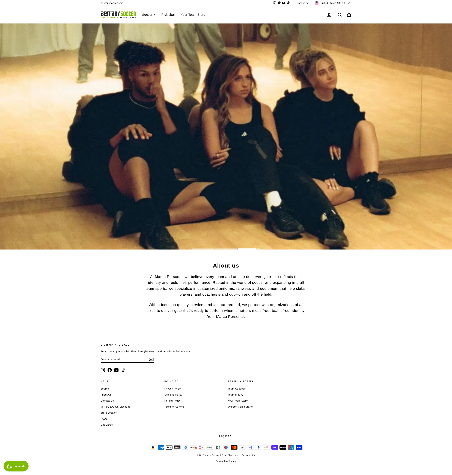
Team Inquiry (235, 394)
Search (105, 388)
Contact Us (107, 400)
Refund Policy (172, 400)
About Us (106, 394)
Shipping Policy (173, 394)
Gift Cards (107, 424)
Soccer (147, 14)
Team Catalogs (237, 388)
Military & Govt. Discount (115, 406)
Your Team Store (193, 14)
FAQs (104, 418)
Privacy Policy (172, 388)
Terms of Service (174, 406)
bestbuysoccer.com (112, 3)
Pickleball (168, 14)
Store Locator (109, 412)
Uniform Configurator (240, 406)
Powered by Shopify (226, 461)
